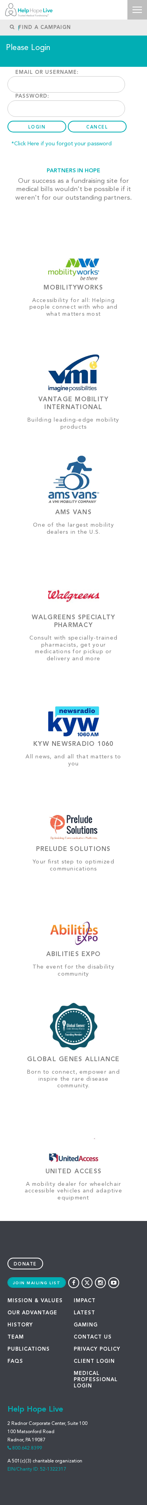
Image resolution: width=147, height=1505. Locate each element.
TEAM (15, 1337)
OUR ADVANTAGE (32, 1313)
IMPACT (85, 1300)
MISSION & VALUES (35, 1300)
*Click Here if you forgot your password (61, 144)
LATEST (84, 1313)
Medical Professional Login (96, 1380)
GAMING (86, 1325)
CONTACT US (93, 1337)
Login (37, 127)
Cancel (97, 127)
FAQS (15, 1361)
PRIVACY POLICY (97, 1349)
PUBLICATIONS (28, 1349)
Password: (32, 96)
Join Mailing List (37, 1283)
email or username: (46, 72)
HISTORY (20, 1325)
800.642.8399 (27, 1448)
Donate (25, 1264)
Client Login (94, 1361)
